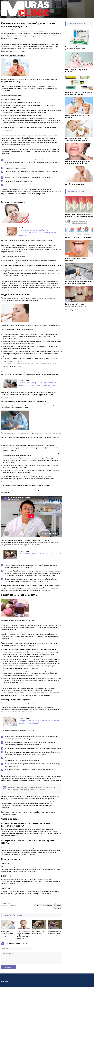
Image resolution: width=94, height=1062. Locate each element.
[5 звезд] (8, 905)
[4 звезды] (6, 905)
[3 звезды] (5, 905)
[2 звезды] (3, 905)
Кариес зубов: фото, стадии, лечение (78, 237)
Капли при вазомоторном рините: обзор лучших (40, 553)
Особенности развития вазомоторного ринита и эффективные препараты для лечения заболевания (23, 935)
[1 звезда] (2, 905)
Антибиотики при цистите (74, 184)
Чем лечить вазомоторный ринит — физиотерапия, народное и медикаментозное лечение (39, 232)
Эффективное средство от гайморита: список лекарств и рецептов (55, 933)
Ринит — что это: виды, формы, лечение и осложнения (38, 933)
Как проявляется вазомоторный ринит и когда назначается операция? (7, 934)
